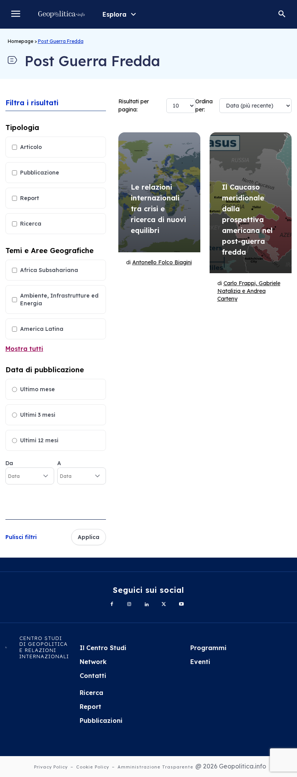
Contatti (93, 675)
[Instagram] (129, 604)
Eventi (200, 662)
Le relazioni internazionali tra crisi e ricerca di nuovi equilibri (158, 209)
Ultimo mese (37, 389)
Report (29, 198)
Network (93, 662)
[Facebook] (112, 604)
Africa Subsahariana (49, 270)
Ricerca (30, 223)
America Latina (41, 328)
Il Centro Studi (103, 648)
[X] (164, 604)
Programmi (208, 648)
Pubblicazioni (101, 720)
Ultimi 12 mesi (39, 440)
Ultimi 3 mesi (37, 414)
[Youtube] (181, 604)
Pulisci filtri (21, 537)
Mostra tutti (24, 349)
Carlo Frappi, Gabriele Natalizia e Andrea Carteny (248, 291)
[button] (282, 14)
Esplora (114, 14)
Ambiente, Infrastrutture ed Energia (59, 299)
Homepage (20, 41)
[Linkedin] (147, 604)
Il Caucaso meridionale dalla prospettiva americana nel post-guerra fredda (247, 220)
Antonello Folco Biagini (162, 262)
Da (9, 463)
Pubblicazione (39, 172)
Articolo (31, 147)
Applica (88, 537)
